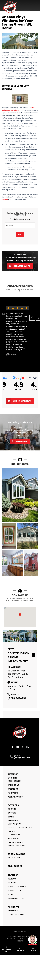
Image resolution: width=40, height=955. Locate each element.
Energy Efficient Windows (20, 827)
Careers (12, 882)
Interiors (12, 774)
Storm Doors (14, 834)
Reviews (12, 878)
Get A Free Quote (22, 266)
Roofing (12, 808)
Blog (10, 894)
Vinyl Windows (14, 824)
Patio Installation (16, 846)
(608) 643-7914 (17, 698)
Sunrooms (12, 793)
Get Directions (15, 677)
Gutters (12, 812)
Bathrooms (13, 785)
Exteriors (13, 805)
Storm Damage (16, 854)
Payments (13, 907)
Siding (11, 816)
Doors (11, 831)
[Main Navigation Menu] (34, 7)
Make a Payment (16, 914)
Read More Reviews (21, 401)
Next (20, 234)
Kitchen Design (14, 781)
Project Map (14, 890)
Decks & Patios (15, 796)
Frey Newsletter (16, 898)
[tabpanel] (20, 522)
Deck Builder (15, 866)
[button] (20, 615)
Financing (13, 910)
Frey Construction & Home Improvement (18, 655)
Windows (13, 820)
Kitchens (12, 777)
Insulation (13, 838)
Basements (12, 789)
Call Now (20, 951)
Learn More (21, 441)
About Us (13, 875)
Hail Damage (14, 857)
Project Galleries (17, 886)
